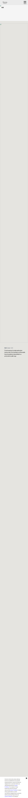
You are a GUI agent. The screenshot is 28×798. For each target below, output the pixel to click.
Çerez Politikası (13, 790)
